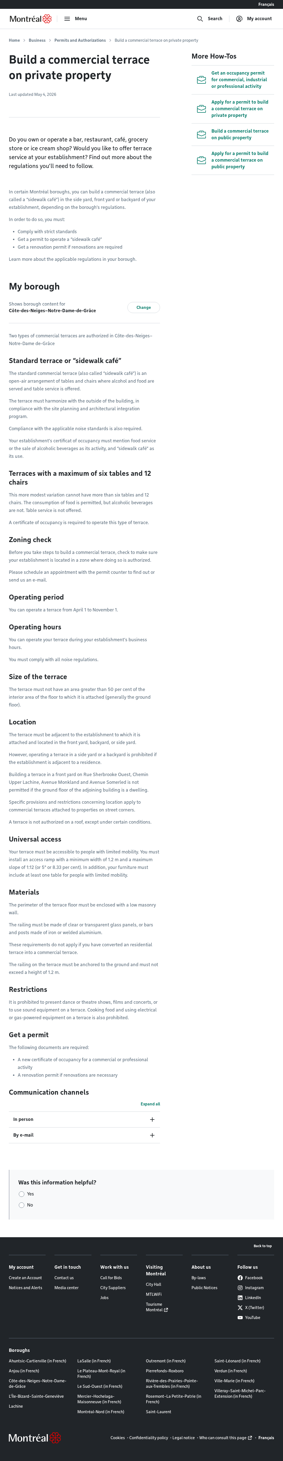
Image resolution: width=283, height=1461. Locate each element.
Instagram (254, 1288)
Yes (30, 1194)
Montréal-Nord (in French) (100, 1412)
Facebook (254, 1278)
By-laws (199, 1278)
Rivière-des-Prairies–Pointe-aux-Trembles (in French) (172, 1384)
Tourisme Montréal (154, 1307)
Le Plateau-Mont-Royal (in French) (101, 1374)
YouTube (252, 1317)
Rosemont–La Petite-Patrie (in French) (173, 1399)
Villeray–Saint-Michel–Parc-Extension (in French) (240, 1394)
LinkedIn (253, 1298)
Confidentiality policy (148, 1438)
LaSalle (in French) (94, 1361)
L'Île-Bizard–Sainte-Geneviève (36, 1396)
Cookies (118, 1438)
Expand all (150, 1104)
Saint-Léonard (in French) (237, 1361)
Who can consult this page (223, 1438)
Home (14, 40)
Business (37, 40)
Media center (66, 1288)
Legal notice (183, 1438)
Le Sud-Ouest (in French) (99, 1386)
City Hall (153, 1284)
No (30, 1205)
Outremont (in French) (166, 1361)
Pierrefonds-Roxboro (165, 1371)
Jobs (104, 1298)
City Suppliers (113, 1288)
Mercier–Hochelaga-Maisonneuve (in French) (99, 1399)
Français (266, 4)
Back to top (263, 1246)
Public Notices (205, 1288)
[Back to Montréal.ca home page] (31, 18)
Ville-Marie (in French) (234, 1381)
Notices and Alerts (25, 1288)
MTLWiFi (154, 1294)
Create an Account (25, 1278)
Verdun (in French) (230, 1371)
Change (144, 307)
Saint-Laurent (158, 1412)
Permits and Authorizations (80, 40)
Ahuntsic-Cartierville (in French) (37, 1361)
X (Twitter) (254, 1307)
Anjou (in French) (24, 1371)
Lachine (16, 1406)
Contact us (64, 1278)
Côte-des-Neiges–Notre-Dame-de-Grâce (37, 1384)
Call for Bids (111, 1278)
